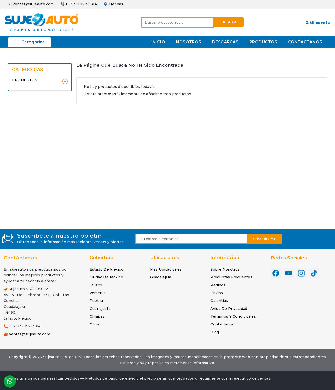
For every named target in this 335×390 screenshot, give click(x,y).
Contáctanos (20, 257)
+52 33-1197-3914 (81, 4)
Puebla (96, 301)
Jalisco (96, 285)
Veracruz (98, 293)
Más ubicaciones (166, 269)
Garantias (219, 301)
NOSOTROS (188, 42)
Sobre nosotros (225, 269)
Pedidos (218, 285)
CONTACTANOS (305, 42)
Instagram (301, 273)
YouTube (288, 273)
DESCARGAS (225, 42)
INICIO (158, 42)
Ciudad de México (106, 277)
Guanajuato (100, 308)
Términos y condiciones (233, 316)
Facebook (276, 273)
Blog (214, 332)
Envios (216, 293)
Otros (95, 324)
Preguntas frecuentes (231, 277)
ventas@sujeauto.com (29, 334)
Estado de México (106, 269)
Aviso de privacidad (228, 308)
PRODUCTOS (263, 42)
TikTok (314, 273)
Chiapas (97, 316)
